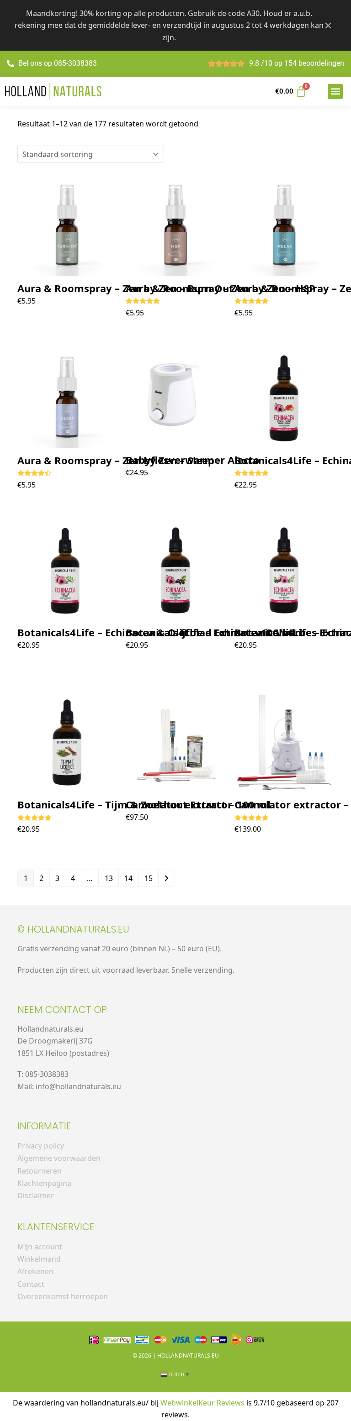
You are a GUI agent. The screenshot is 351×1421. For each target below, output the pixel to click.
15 (148, 878)
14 (128, 878)
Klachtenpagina (44, 1183)
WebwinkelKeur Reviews (202, 1403)
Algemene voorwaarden (59, 1158)
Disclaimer (35, 1195)
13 (109, 878)
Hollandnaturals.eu (188, 1355)
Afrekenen (35, 1271)
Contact (30, 1284)
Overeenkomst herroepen (62, 1296)
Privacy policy (40, 1146)
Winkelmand (39, 1259)
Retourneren (39, 1171)
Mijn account (39, 1247)
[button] (335, 91)
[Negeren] (328, 25)
